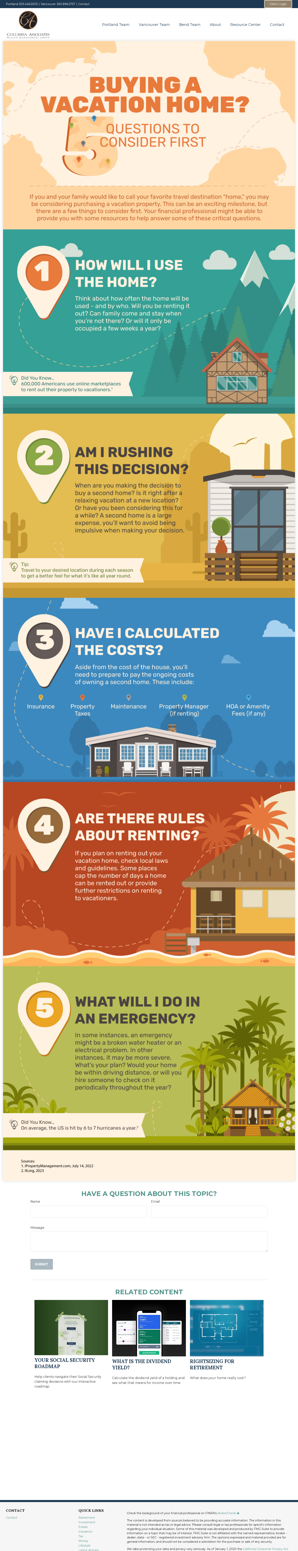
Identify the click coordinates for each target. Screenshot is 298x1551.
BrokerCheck (227, 1513)
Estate (83, 1527)
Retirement (86, 1517)
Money (83, 1541)
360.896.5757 (66, 4)
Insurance (85, 1531)
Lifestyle (84, 1545)
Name (35, 1201)
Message (37, 1228)
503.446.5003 (28, 4)
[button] (116, 25)
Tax (80, 1536)
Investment (86, 1522)
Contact (84, 4)
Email (155, 1201)
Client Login (278, 4)
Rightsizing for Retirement (212, 1364)
